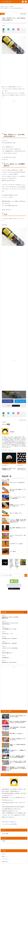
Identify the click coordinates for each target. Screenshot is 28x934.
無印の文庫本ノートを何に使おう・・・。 (18, 733)
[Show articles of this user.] (5, 431)
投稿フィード (4, 856)
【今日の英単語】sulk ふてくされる (9, 628)
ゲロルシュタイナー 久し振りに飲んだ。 (17, 482)
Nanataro (4, 422)
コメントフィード (5, 859)
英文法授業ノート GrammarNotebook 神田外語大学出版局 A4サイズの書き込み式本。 (18, 768)
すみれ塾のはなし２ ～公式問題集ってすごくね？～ (18, 751)
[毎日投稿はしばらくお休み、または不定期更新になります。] (9, 457)
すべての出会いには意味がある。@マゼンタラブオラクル (18, 739)
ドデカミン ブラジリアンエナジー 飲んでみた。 (18, 536)
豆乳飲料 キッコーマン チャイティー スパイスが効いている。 (18, 505)
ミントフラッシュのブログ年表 (10, 824)
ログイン (3, 853)
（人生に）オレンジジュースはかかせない (10, 648)
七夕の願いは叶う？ (6, 657)
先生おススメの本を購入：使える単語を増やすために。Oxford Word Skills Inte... (18, 722)
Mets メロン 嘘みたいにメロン (16, 513)
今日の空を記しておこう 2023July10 (9, 643)
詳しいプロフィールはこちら (9, 821)
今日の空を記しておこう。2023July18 (9, 638)
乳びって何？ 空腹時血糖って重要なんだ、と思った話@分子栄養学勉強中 (17, 757)
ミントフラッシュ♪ (7, 1)
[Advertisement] (14, 70)
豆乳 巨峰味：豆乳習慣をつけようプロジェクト (18, 528)
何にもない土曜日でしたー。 (7, 652)
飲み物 (2, 13)
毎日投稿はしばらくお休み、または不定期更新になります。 (8, 469)
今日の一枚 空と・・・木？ (7, 633)
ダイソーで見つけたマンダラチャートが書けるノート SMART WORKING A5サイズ (18, 762)
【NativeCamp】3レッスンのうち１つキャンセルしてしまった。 (10, 623)
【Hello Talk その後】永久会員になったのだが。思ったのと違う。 (18, 716)
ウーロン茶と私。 (13, 551)
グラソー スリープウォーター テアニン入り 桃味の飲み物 (18, 498)
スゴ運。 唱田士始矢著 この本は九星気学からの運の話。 (17, 728)
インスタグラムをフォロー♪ (14, 585)
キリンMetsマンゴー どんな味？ (16, 543)
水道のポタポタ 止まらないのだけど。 (9, 662)
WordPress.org (5, 861)
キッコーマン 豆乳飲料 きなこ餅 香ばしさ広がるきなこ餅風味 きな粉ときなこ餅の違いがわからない (18, 520)
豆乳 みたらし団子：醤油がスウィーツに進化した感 (18, 490)
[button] (23, 2)
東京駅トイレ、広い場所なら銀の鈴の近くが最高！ (18, 745)
